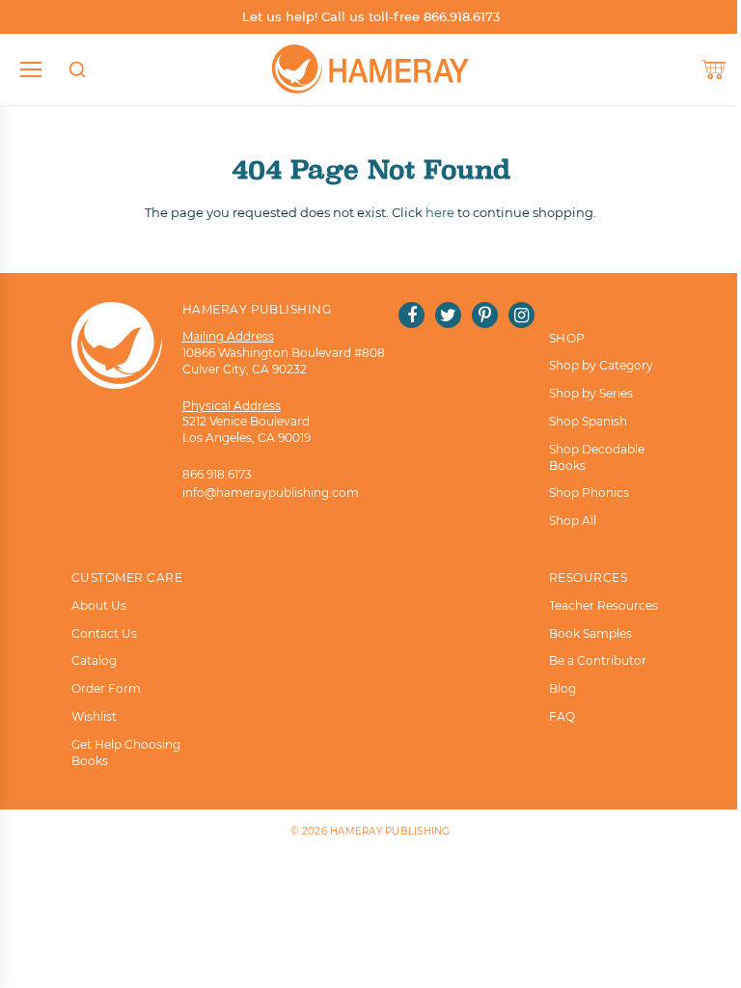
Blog (562, 688)
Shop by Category (601, 365)
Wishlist (94, 716)
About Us (98, 605)
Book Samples (590, 633)
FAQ (562, 716)
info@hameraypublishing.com (270, 492)
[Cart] (713, 69)
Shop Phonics (589, 492)
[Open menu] (30, 69)
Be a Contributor (597, 660)
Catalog (94, 660)
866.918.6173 (217, 474)
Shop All (572, 520)
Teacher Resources (603, 605)
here (439, 212)
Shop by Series (591, 393)
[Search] (77, 69)
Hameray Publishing (390, 831)
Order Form (106, 688)
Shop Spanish (588, 421)
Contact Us (104, 633)
